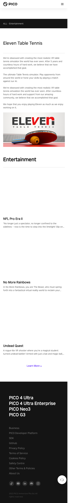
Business (14, 428)
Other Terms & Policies (22, 468)
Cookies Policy (17, 458)
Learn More (33, 365)
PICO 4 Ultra (21, 397)
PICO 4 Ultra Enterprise (32, 403)
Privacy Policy (17, 448)
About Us (14, 473)
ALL (5, 23)
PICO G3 (17, 414)
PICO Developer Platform (23, 433)
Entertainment (16, 23)
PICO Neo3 (20, 409)
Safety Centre (17, 463)
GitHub (13, 443)
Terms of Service (18, 453)
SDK (11, 438)
